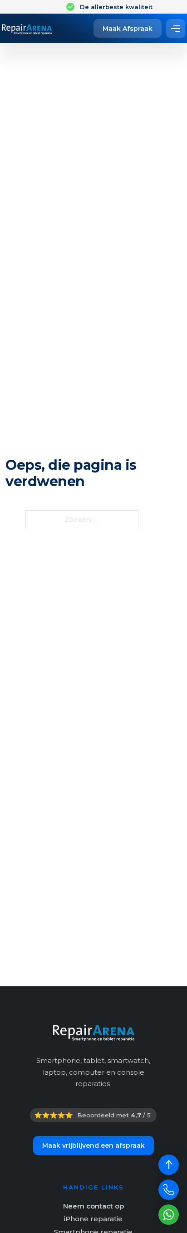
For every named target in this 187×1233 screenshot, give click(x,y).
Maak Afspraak (128, 28)
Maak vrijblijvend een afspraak (93, 1145)
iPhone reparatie (93, 1218)
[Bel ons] (168, 1189)
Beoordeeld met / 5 (114, 1115)
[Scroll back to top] (168, 1165)
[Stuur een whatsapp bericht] (168, 1214)
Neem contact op (93, 1206)
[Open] (175, 28)
